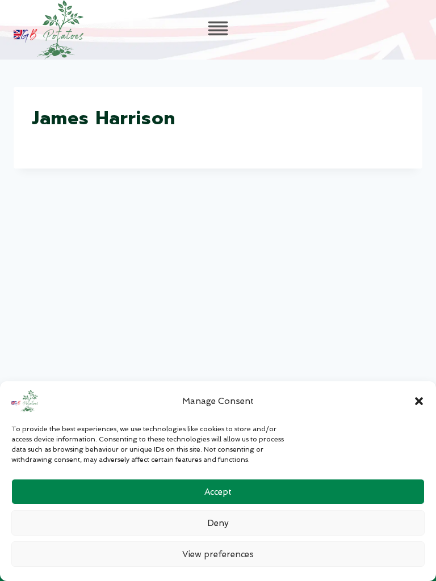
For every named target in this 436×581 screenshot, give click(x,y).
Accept (218, 492)
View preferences (218, 554)
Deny (218, 523)
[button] (419, 401)
